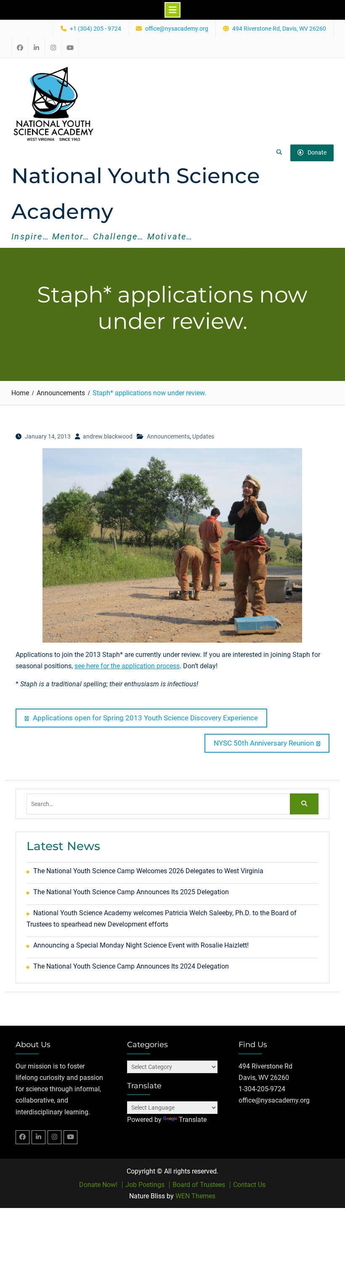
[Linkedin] (38, 1137)
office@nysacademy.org (176, 28)
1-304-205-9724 (262, 1089)
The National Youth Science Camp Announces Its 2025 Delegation (131, 892)
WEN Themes (195, 1196)
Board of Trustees (198, 1185)
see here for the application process (127, 666)
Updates (203, 436)
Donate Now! (98, 1185)
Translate (193, 1120)
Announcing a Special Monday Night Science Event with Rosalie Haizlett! (141, 945)
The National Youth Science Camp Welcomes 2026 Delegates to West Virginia (148, 871)
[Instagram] (54, 1137)
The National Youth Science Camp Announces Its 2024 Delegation (131, 966)
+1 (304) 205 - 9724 (95, 28)
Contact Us (249, 1185)
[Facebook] (22, 1137)
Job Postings (145, 1185)
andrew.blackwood (108, 436)
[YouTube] (70, 1137)
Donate (317, 152)
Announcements (168, 436)
